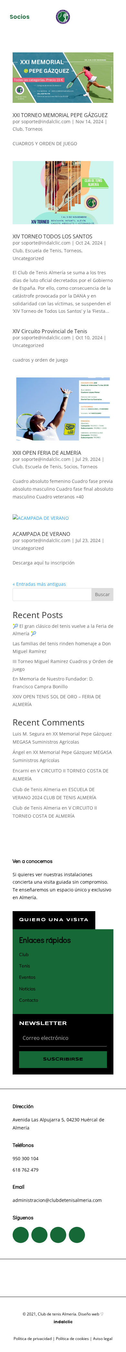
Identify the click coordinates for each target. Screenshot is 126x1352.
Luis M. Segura (29, 734)
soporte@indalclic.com (45, 121)
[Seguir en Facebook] (21, 1235)
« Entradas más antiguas (39, 584)
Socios (71, 466)
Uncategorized (28, 258)
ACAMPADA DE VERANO (41, 534)
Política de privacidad (33, 1338)
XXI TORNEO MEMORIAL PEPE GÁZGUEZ (60, 115)
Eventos (27, 977)
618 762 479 (25, 1170)
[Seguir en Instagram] (39, 1235)
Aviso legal (102, 1338)
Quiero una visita (54, 920)
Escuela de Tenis (43, 250)
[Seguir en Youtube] (77, 1235)
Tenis (24, 966)
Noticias (27, 989)
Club (18, 129)
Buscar (102, 594)
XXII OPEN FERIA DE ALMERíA (47, 452)
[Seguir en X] (58, 1235)
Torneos (34, 129)
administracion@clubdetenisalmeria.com (57, 1200)
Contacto (28, 1000)
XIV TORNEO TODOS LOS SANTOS (52, 236)
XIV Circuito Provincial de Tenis (50, 331)
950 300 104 (25, 1158)
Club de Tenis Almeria (36, 789)
